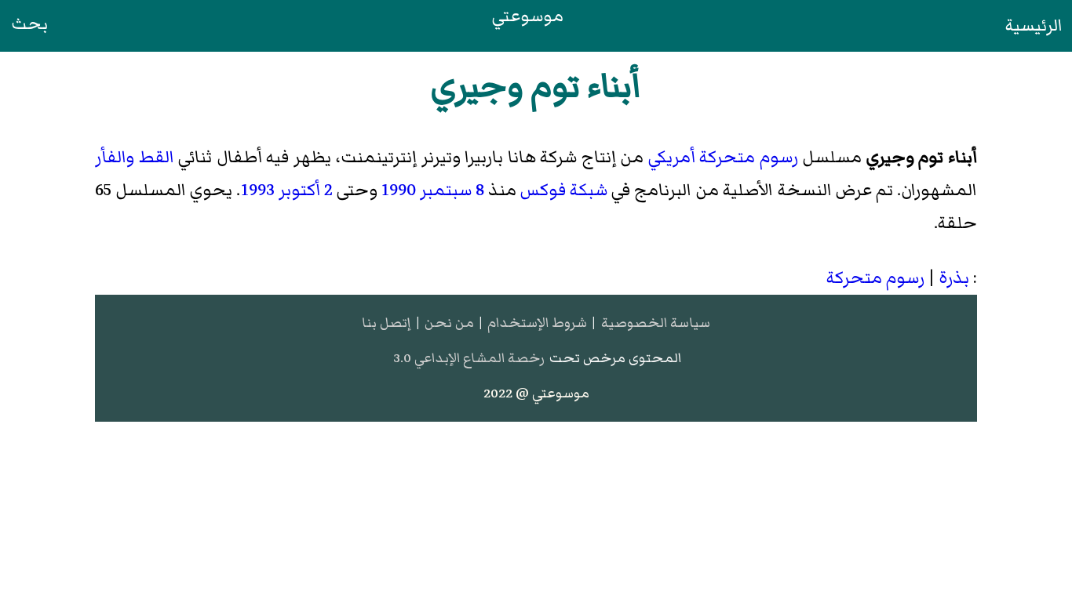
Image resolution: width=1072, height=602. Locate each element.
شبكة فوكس (563, 190)
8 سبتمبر (452, 190)
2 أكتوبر (306, 190)
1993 (258, 190)
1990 (398, 190)
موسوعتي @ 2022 (536, 393)
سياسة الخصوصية (655, 322)
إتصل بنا (386, 322)
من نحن (449, 322)
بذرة (954, 278)
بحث (29, 24)
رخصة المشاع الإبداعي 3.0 (469, 357)
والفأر (114, 157)
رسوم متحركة (748, 157)
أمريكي (671, 157)
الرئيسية (1034, 25)
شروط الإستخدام (537, 322)
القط (156, 157)
